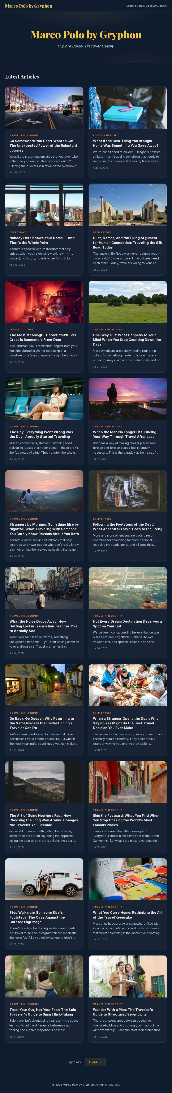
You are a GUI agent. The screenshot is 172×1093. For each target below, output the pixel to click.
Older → (95, 1062)
